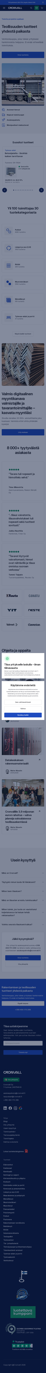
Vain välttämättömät (23, 702)
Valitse (23, 708)
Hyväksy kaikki (23, 715)
